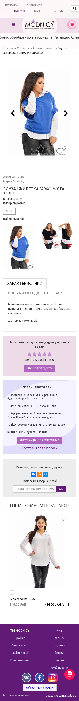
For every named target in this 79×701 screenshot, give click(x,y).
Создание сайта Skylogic (61, 695)
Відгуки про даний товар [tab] (35, 293)
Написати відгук (39, 368)
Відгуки (36, 5)
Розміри (11, 5)
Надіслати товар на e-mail (39, 481)
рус (16, 10)
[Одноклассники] (39, 474)
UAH (37, 11)
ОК (61, 488)
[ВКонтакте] (33, 474)
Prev (13, 113)
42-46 (9, 211)
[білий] (12, 593)
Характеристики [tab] (25, 283)
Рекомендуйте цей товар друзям (39, 467)
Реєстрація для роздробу (39, 448)
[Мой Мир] (45, 474)
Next (65, 113)
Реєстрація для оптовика (39, 440)
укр (22, 10)
